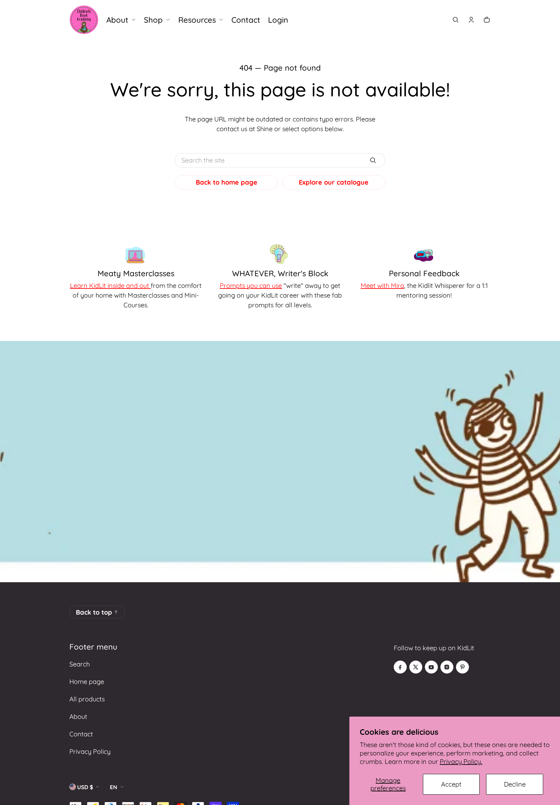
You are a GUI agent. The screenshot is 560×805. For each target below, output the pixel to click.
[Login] (471, 20)
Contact (81, 734)
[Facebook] (400, 667)
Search (79, 664)
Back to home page (226, 182)
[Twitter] (415, 667)
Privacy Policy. (461, 761)
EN (113, 787)
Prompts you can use (251, 285)
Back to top (94, 612)
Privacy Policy (90, 751)
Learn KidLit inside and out (110, 285)
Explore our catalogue (333, 182)
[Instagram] (446, 667)
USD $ (85, 787)
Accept (451, 784)
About (78, 716)
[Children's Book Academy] (84, 19)
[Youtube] (431, 667)
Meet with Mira (382, 285)
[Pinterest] (462, 667)
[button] (456, 20)
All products (87, 699)
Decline (515, 784)
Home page (86, 681)
